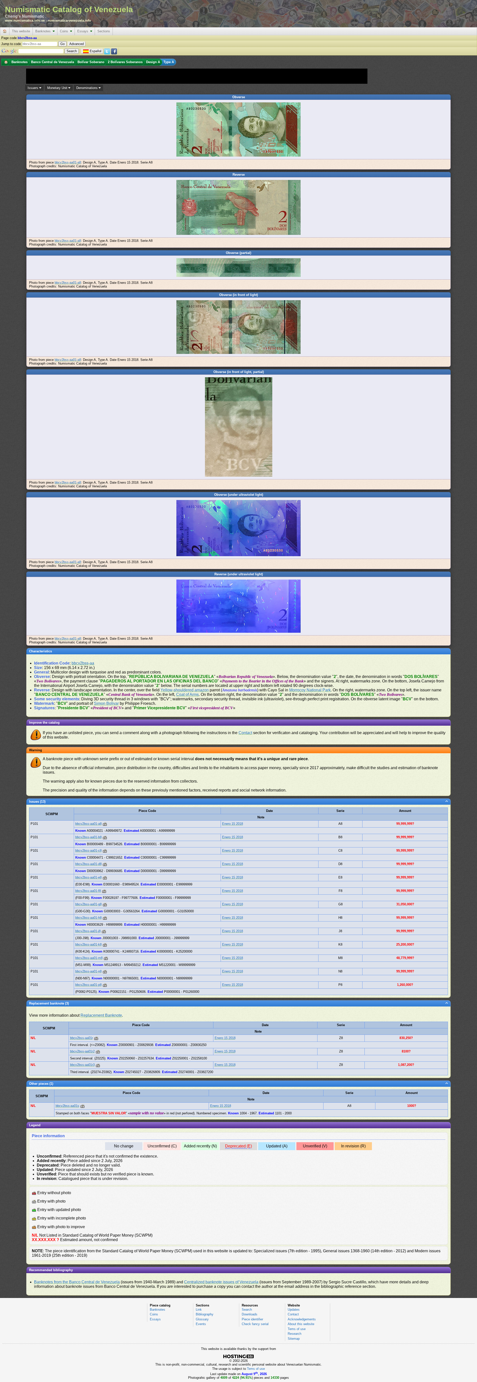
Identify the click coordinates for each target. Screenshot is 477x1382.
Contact (245, 733)
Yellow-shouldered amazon (184, 690)
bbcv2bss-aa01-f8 (88, 891)
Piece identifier (252, 1319)
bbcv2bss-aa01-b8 (88, 837)
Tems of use (297, 1329)
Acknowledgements (302, 1319)
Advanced (76, 44)
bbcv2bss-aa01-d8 (88, 864)
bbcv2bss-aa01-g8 (88, 904)
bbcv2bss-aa (83, 663)
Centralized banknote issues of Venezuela (221, 1282)
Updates (294, 1309)
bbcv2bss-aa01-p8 (88, 985)
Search (247, 1309)
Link (199, 1309)
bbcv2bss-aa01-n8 (88, 971)
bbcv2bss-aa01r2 (82, 1051)
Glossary (202, 1319)
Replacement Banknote (101, 1015)
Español (95, 51)
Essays (83, 31)
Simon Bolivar (106, 703)
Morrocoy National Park (310, 690)
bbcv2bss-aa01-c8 (88, 850)
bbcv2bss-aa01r (81, 1038)
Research (294, 1334)
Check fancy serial (255, 1324)
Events (201, 1324)
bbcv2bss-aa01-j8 (88, 931)
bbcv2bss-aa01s (67, 1106)
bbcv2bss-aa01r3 (82, 1065)
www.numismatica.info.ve (25, 20)
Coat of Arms (187, 694)
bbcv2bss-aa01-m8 (89, 958)
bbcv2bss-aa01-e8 (88, 877)
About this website (301, 1324)
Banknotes (44, 31)
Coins (65, 31)
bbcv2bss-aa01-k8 (88, 944)
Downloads (249, 1314)
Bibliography (204, 1314)
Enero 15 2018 (232, 824)
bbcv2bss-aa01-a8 (68, 162)
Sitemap (294, 1338)
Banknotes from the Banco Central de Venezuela (77, 1282)
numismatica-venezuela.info (69, 20)
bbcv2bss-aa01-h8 (88, 918)
